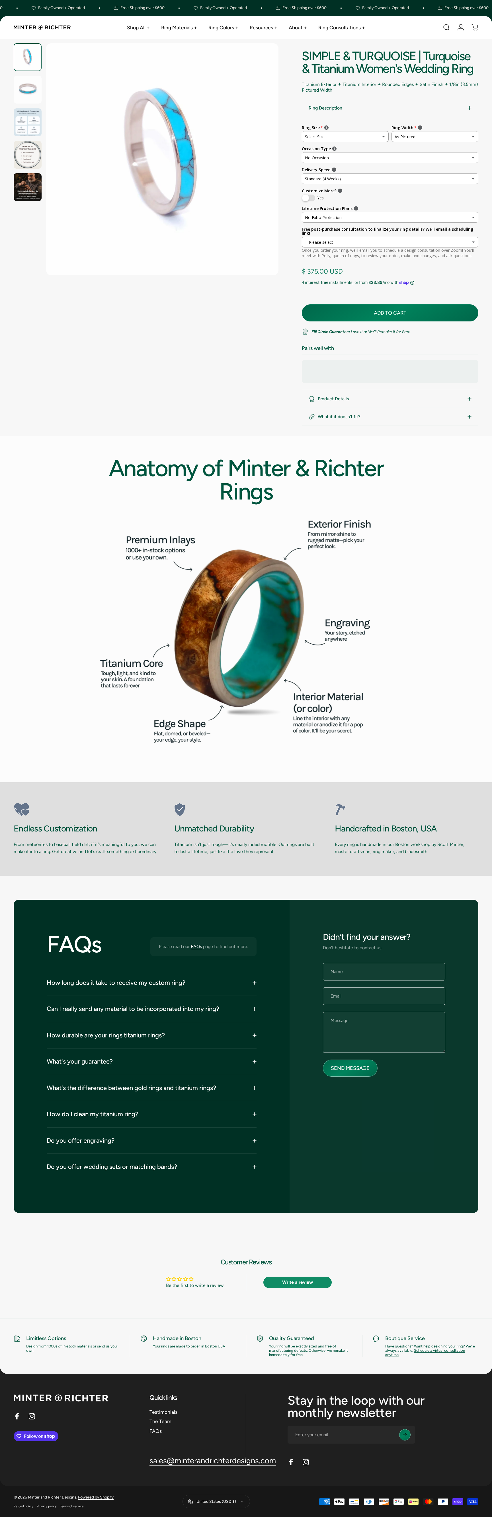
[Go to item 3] (28, 122)
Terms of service (71, 1506)
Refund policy (23, 1506)
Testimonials (163, 1412)
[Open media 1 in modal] (162, 159)
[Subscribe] (405, 1434)
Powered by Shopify (96, 1497)
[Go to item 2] (28, 90)
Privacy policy (47, 1506)
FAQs (196, 946)
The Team (160, 1421)
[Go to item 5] (28, 187)
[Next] (264, 172)
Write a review (297, 1282)
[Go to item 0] (28, 57)
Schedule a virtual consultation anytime (425, 1352)
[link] (85, 809)
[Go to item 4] (28, 155)
